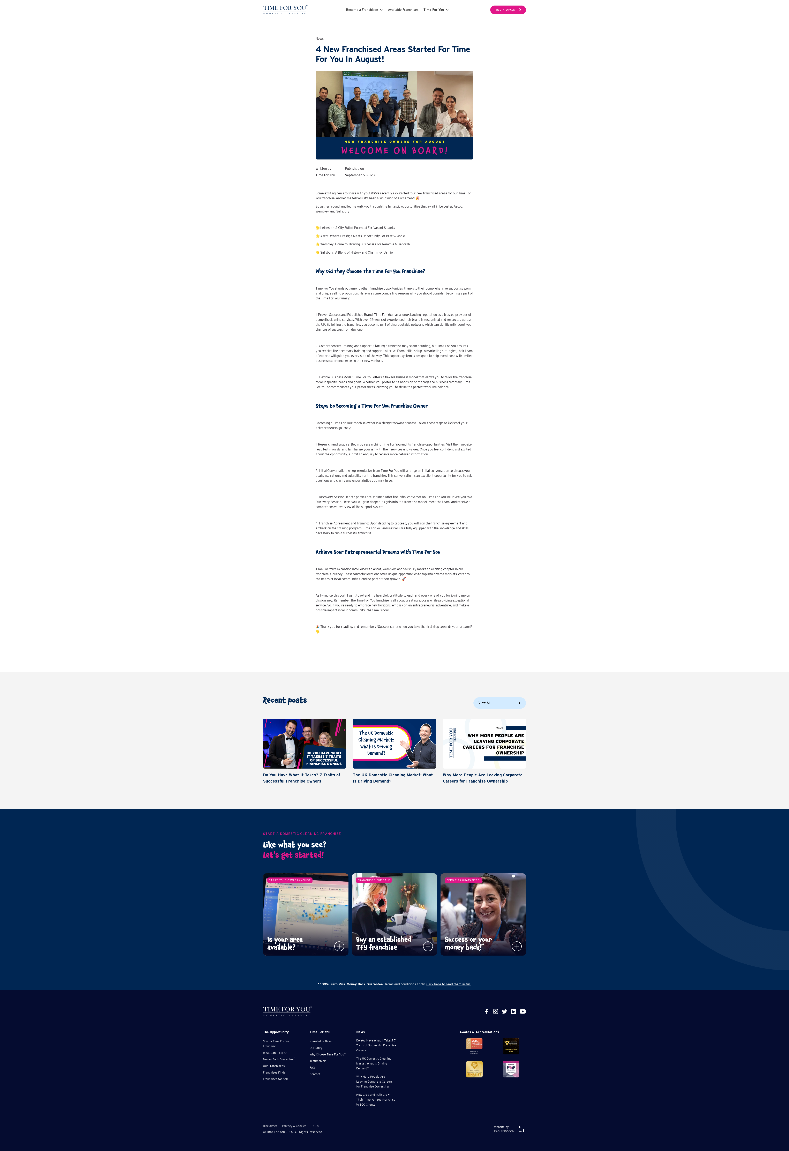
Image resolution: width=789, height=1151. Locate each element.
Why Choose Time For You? (328, 1054)
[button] (364, 10)
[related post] (304, 744)
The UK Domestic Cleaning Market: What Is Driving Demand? (373, 1063)
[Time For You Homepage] (285, 9)
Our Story (316, 1047)
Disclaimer (270, 1126)
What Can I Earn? (275, 1052)
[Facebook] (486, 1011)
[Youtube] (522, 1011)
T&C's (315, 1126)
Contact (315, 1074)
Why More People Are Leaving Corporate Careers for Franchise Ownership (374, 1081)
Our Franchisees (274, 1066)
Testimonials (318, 1061)
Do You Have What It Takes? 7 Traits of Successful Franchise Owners (376, 1045)
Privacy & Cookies (294, 1126)
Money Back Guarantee (279, 1059)
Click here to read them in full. (448, 984)
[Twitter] (504, 1011)
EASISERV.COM (504, 1131)
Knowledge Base (321, 1041)
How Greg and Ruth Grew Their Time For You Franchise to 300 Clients (375, 1099)
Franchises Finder (275, 1072)
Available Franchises (403, 10)
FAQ (312, 1067)
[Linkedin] (513, 1011)
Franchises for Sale (276, 1079)
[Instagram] (495, 1011)
